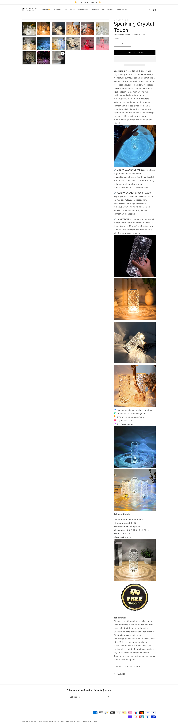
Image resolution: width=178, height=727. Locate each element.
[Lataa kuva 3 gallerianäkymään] (58, 28)
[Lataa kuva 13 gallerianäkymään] (29, 58)
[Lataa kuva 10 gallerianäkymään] (73, 43)
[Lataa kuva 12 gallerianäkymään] (102, 43)
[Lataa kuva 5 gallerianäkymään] (87, 28)
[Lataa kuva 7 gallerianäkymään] (29, 43)
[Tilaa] (108, 697)
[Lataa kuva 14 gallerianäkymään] (43, 58)
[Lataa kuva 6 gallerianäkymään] (102, 28)
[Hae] (149, 9)
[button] (135, 59)
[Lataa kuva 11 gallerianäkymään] (87, 43)
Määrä (116, 39)
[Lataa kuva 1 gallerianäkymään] (29, 28)
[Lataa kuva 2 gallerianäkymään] (43, 28)
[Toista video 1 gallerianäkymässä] (58, 58)
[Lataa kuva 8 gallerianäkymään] (43, 43)
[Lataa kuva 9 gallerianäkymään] (58, 43)
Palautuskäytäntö (67, 721)
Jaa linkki (121, 674)
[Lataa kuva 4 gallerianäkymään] (73, 28)
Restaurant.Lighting (36, 721)
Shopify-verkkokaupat (51, 721)
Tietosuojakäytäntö (82, 721)
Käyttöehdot (96, 721)
